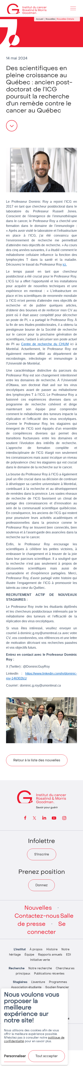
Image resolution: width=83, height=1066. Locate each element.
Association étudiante (26, 987)
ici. (65, 264)
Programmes (58, 982)
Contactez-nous (37, 916)
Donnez (41, 885)
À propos (36, 949)
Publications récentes (49, 974)
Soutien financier (57, 987)
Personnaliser (15, 1056)
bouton (11, 125)
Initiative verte (40, 960)
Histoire (52, 949)
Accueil (39, 19)
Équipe (29, 955)
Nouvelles (50, 19)
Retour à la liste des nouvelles (36, 760)
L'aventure (38, 982)
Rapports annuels (50, 955)
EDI (68, 955)
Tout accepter (46, 1056)
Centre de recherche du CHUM (45, 344)
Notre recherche (40, 968)
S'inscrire (41, 854)
